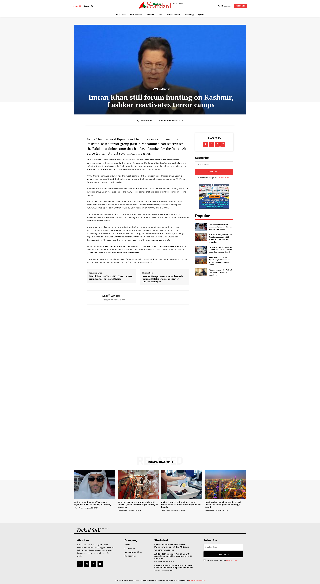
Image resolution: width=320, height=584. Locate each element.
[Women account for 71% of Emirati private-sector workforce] (201, 272)
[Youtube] (100, 564)
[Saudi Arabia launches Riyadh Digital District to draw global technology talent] (201, 260)
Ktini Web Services (197, 580)
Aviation (157, 571)
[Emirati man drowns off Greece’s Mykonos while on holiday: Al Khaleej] (201, 227)
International (161, 89)
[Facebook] (205, 144)
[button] (89, 6)
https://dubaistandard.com (113, 300)
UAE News (158, 550)
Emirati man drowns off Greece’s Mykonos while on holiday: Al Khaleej (220, 226)
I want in (212, 172)
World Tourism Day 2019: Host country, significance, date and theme (111, 277)
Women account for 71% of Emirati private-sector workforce (220, 272)
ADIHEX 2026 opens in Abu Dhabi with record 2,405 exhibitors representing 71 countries (220, 238)
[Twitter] (211, 144)
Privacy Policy (223, 178)
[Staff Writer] (93, 297)
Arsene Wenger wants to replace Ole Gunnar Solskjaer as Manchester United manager (162, 279)
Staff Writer (146, 120)
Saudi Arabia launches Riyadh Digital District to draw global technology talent (219, 261)
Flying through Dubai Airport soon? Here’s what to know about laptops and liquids (221, 249)
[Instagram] (86, 564)
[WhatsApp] (222, 144)
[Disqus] (138, 343)
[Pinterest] (217, 144)
